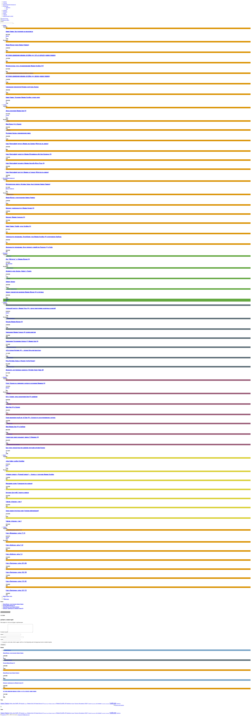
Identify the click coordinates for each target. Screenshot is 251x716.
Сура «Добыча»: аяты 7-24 (14, 545)
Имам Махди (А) (39, 703)
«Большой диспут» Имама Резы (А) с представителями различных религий (31, 308)
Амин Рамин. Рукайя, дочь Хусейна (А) (18, 226)
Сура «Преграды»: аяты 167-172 (16, 590)
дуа (97, 703)
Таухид (90, 703)
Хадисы (5, 10)
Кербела (69, 703)
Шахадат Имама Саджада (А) (15, 217)
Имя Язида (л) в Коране (13, 124)
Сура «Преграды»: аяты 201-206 (16, 563)
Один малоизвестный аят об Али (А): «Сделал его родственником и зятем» (30, 417)
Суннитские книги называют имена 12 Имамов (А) (22, 437)
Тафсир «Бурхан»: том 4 (13, 501)
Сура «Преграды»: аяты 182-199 (16, 572)
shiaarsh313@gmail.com (24, 714)
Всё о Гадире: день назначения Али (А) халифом (21, 397)
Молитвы (5, 6)
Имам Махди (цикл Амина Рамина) (17, 45)
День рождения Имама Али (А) (16, 111)
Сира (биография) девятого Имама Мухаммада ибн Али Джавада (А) (29, 154)
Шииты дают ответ (8, 16)
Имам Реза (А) (46, 703)
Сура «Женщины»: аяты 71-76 (15, 533)
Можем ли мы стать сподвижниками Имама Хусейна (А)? (25, 66)
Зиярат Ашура (10, 281)
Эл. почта (3, 637)
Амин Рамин (5, 703)
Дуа (7, 9)
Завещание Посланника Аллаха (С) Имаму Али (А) (22, 341)
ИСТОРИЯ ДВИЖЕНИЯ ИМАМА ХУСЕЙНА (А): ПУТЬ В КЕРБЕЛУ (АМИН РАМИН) (31, 55)
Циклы (5, 1)
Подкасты (11, 188)
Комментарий (4, 632)
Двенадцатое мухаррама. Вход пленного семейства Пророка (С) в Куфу (29, 247)
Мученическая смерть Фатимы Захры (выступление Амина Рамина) (28, 184)
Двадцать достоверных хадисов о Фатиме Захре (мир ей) (25, 370)
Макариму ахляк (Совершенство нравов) (19, 483)
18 (6, 452)
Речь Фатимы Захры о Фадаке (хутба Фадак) (20, 361)
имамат (100, 703)
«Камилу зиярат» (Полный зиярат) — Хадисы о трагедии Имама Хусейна (30, 474)
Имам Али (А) (31, 703)
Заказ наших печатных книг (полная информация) (22, 511)
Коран (72, 703)
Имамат (5, 12)
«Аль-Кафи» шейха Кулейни (15, 461)
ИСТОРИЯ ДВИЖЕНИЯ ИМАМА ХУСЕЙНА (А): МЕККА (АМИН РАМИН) (28, 76)
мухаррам (107, 703)
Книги (4, 13)
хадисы (118, 703)
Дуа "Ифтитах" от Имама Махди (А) (18, 259)
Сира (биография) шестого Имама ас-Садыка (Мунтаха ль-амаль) (27, 172)
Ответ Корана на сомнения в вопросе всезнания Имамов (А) (25, 383)
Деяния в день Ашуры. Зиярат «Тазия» (19, 271)
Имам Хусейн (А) (61, 703)
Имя (2, 634)
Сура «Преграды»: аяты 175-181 (16, 581)
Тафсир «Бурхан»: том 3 (13, 521)
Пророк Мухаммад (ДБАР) (81, 703)
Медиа (7, 188)
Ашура (22, 703)
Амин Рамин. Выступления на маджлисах (19, 31)
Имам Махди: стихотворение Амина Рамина (20, 197)
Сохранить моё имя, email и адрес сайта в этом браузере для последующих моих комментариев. (27, 642)
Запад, (26, 703)
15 (6, 102)
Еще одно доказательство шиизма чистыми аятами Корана (25, 448)
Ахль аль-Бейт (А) (14, 703)
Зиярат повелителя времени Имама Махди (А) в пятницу (25, 292)
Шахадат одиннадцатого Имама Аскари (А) (20, 208)
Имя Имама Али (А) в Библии (15, 427)
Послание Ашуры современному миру (18, 133)
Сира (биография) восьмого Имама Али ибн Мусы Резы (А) (25, 163)
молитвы (103, 703)
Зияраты (8, 7)
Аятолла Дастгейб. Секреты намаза (17, 492)
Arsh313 (4, 714)
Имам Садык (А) (52, 703)
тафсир (112, 703)
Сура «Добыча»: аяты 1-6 (14, 554)
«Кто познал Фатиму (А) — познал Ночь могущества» (23, 350)
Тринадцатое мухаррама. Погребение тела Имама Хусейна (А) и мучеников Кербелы (33, 237)
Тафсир (5, 14)
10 (6, 401)
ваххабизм (94, 703)
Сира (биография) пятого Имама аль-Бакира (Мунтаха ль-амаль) (27, 144)
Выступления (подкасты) (9, 4)
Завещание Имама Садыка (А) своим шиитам (21, 332)
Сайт (2, 639)
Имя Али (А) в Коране (13, 407)
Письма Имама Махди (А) (14, 322)
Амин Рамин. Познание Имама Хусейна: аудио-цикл (23, 97)
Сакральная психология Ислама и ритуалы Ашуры (22, 87)
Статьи (5, 3)
